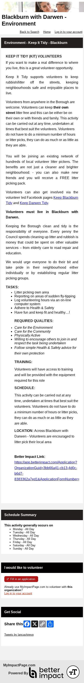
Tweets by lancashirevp (19, 634)
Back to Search (29, 32)
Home (47, 32)
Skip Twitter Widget (16, 631)
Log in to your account (68, 32)
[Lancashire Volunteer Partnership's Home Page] (42, 7)
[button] (73, 671)
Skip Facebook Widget (18, 641)
